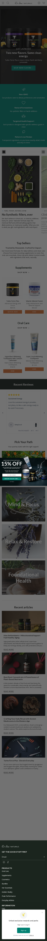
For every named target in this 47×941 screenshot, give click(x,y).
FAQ (3, 908)
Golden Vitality (7, 892)
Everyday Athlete (8, 900)
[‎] (43, 857)
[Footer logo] (10, 846)
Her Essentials (7, 888)
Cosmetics (6, 879)
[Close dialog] (46, 458)
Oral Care (5, 871)
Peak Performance (9, 896)
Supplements (6, 875)
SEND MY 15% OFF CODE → (11, 478)
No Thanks (12, 481)
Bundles (5, 884)
